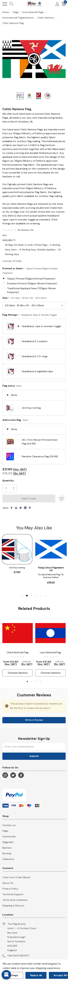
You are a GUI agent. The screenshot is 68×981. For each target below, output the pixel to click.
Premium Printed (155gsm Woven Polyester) (32, 283)
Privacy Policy (10, 888)
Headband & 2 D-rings (35, 356)
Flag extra (12, 385)
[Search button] (11, 4)
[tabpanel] (17, 647)
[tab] (27, 681)
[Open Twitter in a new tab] (13, 775)
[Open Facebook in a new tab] (21, 775)
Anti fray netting (31, 408)
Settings (12, 975)
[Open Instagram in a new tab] (5, 775)
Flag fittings (29, 315)
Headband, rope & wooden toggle (41, 326)
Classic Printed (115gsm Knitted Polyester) (31, 278)
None (14, 395)
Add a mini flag (15, 420)
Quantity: (8, 480)
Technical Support (13, 894)
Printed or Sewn (29, 270)
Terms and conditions (15, 900)
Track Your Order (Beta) (16, 877)
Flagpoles (7, 842)
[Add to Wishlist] (62, 498)
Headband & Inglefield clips (37, 371)
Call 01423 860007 (18, 955)
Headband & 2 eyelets (34, 341)
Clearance (8, 859)
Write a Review (34, 720)
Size (24, 298)
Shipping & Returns (13, 905)
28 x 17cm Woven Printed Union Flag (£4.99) (40, 441)
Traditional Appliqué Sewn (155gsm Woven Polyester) (31, 290)
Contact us (8, 825)
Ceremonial (8, 836)
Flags (5, 830)
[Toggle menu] (4, 4)
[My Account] (57, 4)
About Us (7, 883)
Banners (7, 847)
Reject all (36, 975)
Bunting (6, 853)
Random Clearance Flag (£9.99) (40, 456)
